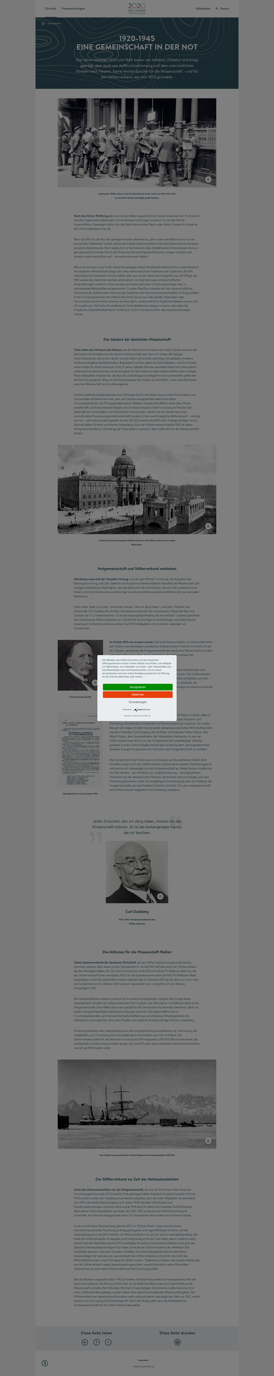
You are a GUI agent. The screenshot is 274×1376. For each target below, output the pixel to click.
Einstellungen (138, 702)
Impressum (128, 716)
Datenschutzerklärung (142, 716)
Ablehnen (137, 694)
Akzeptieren (138, 687)
